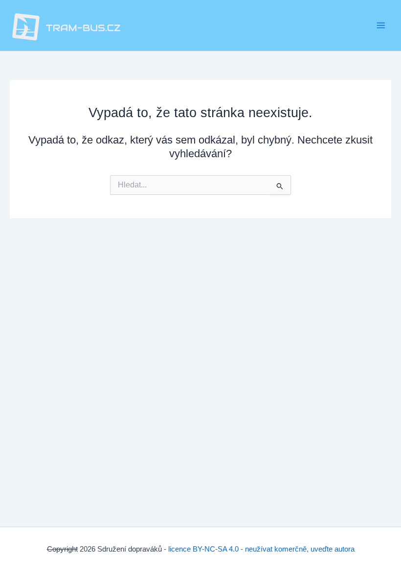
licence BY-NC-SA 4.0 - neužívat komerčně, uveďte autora (261, 549)
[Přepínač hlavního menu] (381, 25)
